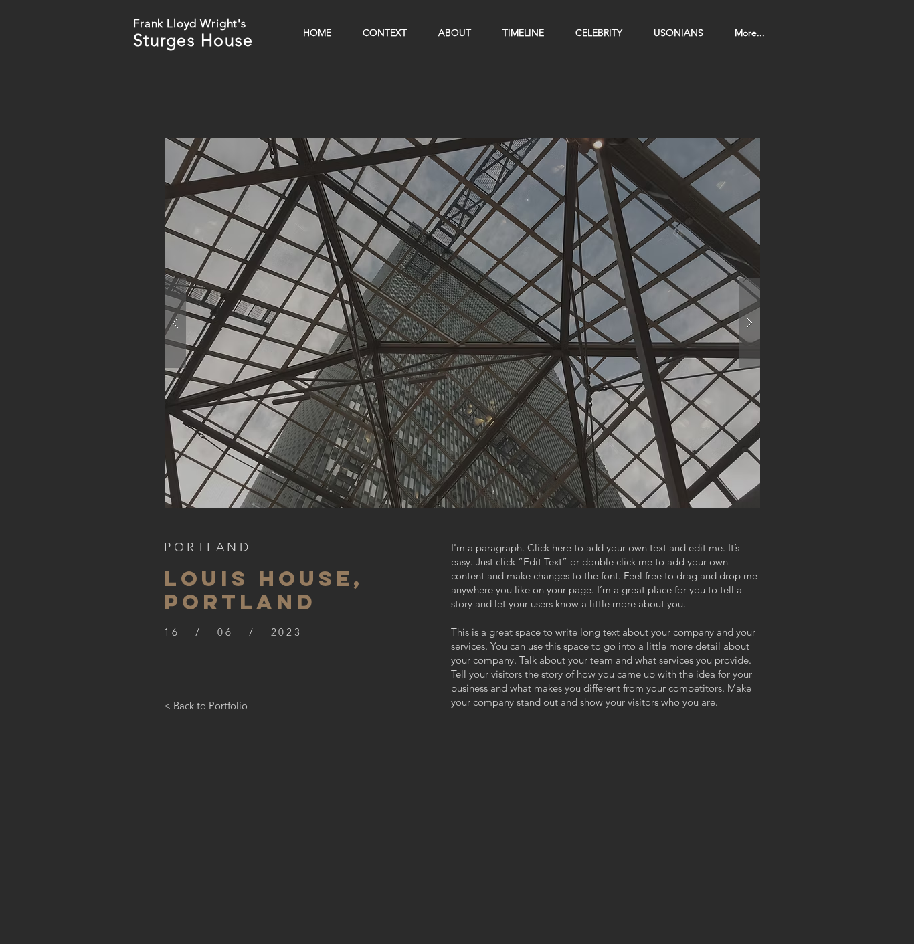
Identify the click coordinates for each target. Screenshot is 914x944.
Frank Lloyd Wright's (189, 23)
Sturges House (193, 40)
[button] (462, 323)
